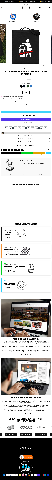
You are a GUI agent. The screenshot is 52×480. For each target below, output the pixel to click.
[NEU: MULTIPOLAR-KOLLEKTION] (26, 376)
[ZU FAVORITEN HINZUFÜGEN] (2, 189)
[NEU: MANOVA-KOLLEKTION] (26, 318)
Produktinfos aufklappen (26, 135)
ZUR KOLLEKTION (26, 354)
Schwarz (21, 86)
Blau (31, 86)
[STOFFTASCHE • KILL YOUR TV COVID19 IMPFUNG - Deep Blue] (11, 217)
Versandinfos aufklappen (26, 138)
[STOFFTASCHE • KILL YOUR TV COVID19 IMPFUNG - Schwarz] (9, 217)
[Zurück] (2, 429)
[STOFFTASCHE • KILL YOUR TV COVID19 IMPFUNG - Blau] (14, 217)
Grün (27, 86)
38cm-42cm (26, 92)
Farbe (26, 83)
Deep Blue (24, 86)
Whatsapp (43, 174)
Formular (26, 175)
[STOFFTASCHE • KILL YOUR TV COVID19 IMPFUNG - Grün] (13, 217)
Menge (26, 104)
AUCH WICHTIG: (25, 439)
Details (49, 149)
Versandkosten (29, 78)
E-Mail (10, 174)
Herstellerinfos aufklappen (26, 141)
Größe (26, 90)
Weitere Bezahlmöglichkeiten (26, 122)
